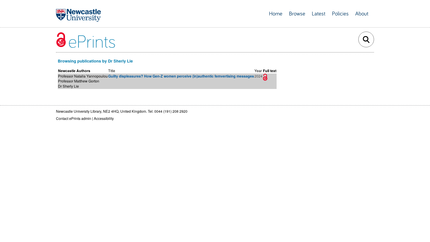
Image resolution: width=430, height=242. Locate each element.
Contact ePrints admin (73, 118)
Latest (318, 14)
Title (111, 70)
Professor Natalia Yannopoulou (83, 76)
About (361, 14)
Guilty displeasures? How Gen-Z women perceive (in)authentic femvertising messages (181, 76)
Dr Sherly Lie (68, 86)
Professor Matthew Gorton (78, 81)
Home (275, 14)
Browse (297, 14)
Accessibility (104, 118)
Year (258, 70)
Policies (340, 14)
